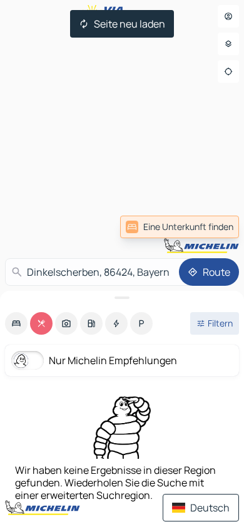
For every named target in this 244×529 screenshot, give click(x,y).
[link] (179, 227)
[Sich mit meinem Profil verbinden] (228, 16)
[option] (16, 323)
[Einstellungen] (228, 44)
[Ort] (228, 71)
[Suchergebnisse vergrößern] (122, 298)
